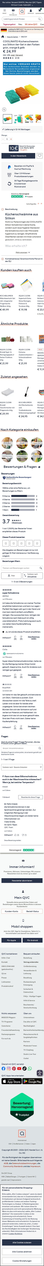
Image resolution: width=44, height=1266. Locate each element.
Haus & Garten (12, 37)
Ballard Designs (11, 1177)
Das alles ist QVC (30, 1022)
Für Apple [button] (11, 940)
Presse (4, 978)
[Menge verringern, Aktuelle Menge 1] (2, 139)
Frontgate (22, 1177)
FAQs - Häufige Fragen (32, 996)
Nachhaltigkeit (29, 1026)
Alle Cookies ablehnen (22, 1251)
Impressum (35, 1166)
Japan (34, 1144)
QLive (3, 973)
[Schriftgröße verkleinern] (42, 204)
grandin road (5, 1180)
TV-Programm (6, 1022)
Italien (28, 1144)
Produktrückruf (7, 986)
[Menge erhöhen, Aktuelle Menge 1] (11, 139)
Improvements (16, 1180)
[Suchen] (39, 19)
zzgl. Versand (17, 55)
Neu (20, 24)
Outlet (26, 1058)
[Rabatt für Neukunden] (22, 147)
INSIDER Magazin (8, 1017)
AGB (6, 1163)
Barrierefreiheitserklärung (33, 1030)
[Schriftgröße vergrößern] (38, 204)
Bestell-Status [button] (32, 911)
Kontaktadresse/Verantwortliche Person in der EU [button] (24, 259)
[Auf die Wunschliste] (40, 156)
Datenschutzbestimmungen (24, 1163)
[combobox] (19, 19)
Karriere (26, 1041)
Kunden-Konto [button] (11, 911)
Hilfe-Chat (5, 958)
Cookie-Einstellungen (22, 1261)
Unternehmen (28, 1017)
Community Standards (13, 1166)
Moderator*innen (30, 1046)
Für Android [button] (32, 940)
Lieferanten (6, 982)
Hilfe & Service (29, 1000)
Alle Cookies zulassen (22, 1242)
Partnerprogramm (8, 1034)
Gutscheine (5, 1026)
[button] (4, 12)
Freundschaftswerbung (10, 1030)
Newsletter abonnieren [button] (22, 880)
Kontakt (4, 962)
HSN (3, 1177)
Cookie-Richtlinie (15, 1234)
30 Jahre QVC (31, 24)
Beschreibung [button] (11, 209)
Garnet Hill (31, 1177)
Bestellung (27, 958)
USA (10, 1144)
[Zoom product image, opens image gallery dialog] (3, 109)
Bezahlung (27, 978)
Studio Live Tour (29, 1054)
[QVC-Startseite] (3, 36)
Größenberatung (29, 966)
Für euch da (6, 1038)
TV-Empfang (28, 1050)
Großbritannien (18, 1144)
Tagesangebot (9, 24)
